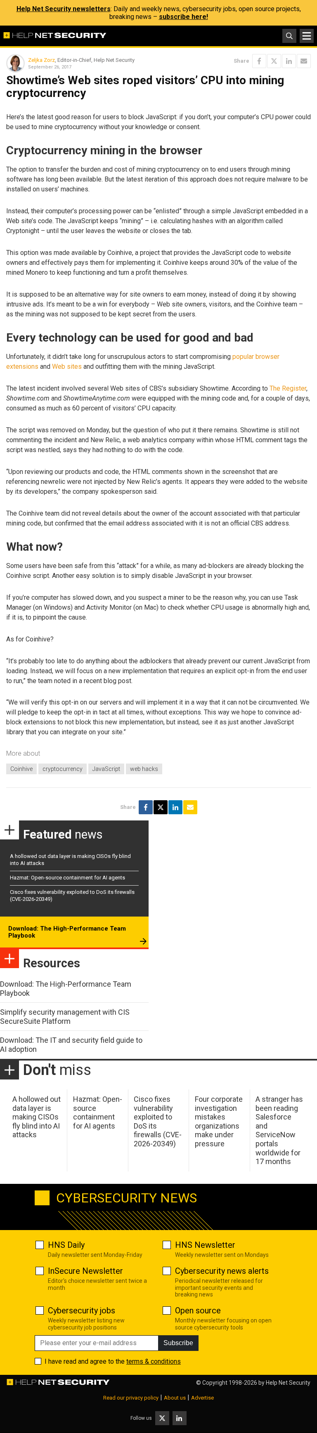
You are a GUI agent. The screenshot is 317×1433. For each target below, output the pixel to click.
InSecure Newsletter (85, 1271)
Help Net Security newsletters (64, 9)
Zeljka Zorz (41, 60)
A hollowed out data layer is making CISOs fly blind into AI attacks (36, 1117)
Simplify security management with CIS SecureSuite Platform (65, 1016)
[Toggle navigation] (307, 36)
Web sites (67, 366)
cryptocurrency (63, 769)
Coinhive (21, 769)
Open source (198, 1310)
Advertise (202, 1398)
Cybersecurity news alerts (222, 1271)
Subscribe (178, 1342)
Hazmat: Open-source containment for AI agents (67, 877)
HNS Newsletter (205, 1245)
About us (175, 1398)
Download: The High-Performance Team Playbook (67, 932)
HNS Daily (66, 1245)
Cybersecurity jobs (81, 1310)
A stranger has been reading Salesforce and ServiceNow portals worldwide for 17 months (279, 1130)
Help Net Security (288, 1382)
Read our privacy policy (130, 1398)
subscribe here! (183, 17)
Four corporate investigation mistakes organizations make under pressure (219, 1121)
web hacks (144, 769)
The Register (288, 388)
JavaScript (106, 769)
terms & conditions (153, 1361)
